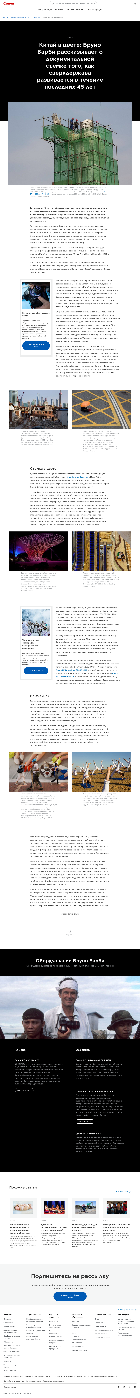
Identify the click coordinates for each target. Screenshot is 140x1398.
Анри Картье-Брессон (77, 477)
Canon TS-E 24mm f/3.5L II (90, 1134)
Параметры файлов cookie (53, 1381)
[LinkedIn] (124, 1387)
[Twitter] (129, 1387)
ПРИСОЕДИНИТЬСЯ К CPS (36, 346)
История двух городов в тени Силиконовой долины (84, 1227)
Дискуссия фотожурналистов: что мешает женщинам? (54, 1227)
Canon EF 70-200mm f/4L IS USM (71, 670)
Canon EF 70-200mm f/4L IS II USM (94, 1091)
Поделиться (70, 935)
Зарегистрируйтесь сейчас (70, 1296)
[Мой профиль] (134, 4)
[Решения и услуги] (103, 9)
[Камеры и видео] (53, 9)
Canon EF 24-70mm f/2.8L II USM (93, 1060)
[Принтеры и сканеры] (85, 9)
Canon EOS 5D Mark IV (27, 1060)
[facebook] (119, 1387)
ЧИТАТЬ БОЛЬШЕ (36, 670)
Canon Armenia (10, 1387)
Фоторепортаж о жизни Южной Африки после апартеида (116, 1227)
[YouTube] (135, 1387)
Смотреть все (121, 1192)
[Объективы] (65, 9)
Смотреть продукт (24, 1090)
